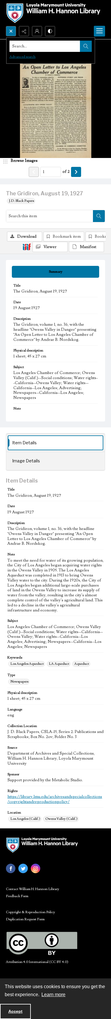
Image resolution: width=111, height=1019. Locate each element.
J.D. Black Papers (21, 201)
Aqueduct (81, 664)
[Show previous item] (34, 172)
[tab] (55, 271)
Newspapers (19, 681)
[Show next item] (76, 172)
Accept (15, 1011)
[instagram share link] (35, 868)
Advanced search (22, 57)
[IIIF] (26, 247)
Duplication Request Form (25, 919)
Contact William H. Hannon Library (32, 889)
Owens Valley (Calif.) (61, 819)
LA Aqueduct (59, 664)
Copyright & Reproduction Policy (30, 912)
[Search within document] (99, 216)
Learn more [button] (53, 994)
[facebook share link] (10, 868)
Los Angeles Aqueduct (27, 664)
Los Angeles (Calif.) (25, 819)
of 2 (66, 171)
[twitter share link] (23, 868)
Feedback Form (17, 896)
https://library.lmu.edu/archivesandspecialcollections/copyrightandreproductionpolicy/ (54, 799)
